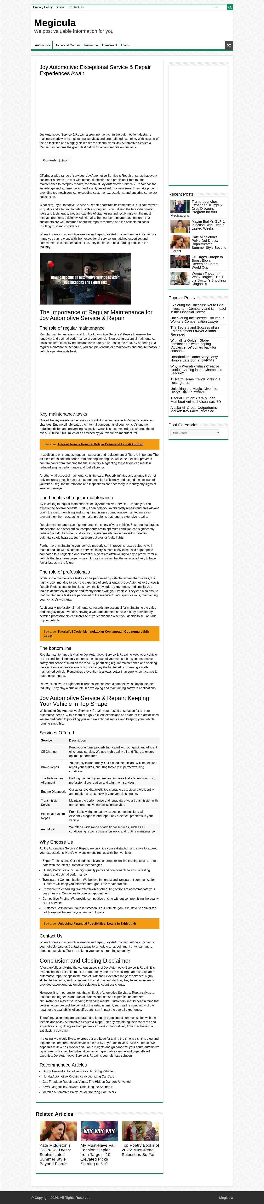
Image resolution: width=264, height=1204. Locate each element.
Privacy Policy (43, 7)
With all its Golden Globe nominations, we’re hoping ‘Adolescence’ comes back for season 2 (193, 346)
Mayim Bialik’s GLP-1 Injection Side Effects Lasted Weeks (208, 225)
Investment (109, 45)
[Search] (230, 7)
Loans (125, 45)
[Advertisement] (99, 105)
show (64, 160)
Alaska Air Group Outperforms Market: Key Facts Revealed (193, 409)
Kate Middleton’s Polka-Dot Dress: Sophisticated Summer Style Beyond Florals (55, 1154)
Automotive (42, 45)
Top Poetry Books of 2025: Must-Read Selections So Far (140, 1150)
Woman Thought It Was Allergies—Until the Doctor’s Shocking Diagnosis (209, 279)
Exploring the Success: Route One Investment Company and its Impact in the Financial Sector (198, 308)
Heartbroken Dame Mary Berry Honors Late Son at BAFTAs (194, 358)
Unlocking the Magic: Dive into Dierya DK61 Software (193, 390)
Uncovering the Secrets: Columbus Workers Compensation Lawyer (197, 319)
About (60, 7)
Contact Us (76, 7)
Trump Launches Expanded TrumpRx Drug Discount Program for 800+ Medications (196, 208)
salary (135, 684)
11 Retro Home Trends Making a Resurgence (195, 381)
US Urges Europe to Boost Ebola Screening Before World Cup (207, 262)
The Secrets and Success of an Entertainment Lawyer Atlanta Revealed (194, 331)
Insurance (91, 45)
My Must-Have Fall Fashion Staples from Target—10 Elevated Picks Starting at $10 (98, 1154)
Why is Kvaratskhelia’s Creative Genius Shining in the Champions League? (196, 369)
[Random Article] (229, 45)
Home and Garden (67, 45)
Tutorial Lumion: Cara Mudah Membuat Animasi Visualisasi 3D (195, 400)
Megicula (55, 22)
